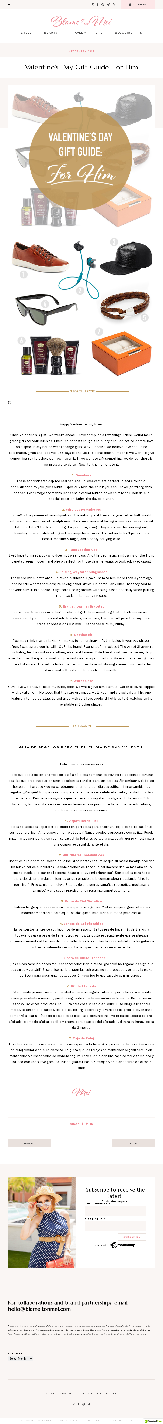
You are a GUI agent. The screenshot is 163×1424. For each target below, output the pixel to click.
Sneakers (83, 475)
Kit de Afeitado (83, 986)
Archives (15, 1354)
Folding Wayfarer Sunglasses (83, 572)
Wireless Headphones (83, 509)
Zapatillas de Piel (83, 821)
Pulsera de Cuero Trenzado (83, 958)
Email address (98, 1204)
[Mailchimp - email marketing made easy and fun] (115, 1248)
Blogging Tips (128, 32)
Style (26, 32)
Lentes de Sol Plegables (83, 924)
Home (50, 1394)
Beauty (51, 32)
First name (95, 1219)
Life (99, 32)
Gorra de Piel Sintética (83, 901)
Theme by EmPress (128, 1421)
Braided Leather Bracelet (83, 606)
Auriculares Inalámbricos (83, 855)
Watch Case (83, 681)
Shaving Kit (83, 635)
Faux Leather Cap (83, 550)
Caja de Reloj (83, 1038)
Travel (76, 32)
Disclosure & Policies (98, 1394)
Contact (67, 1394)
